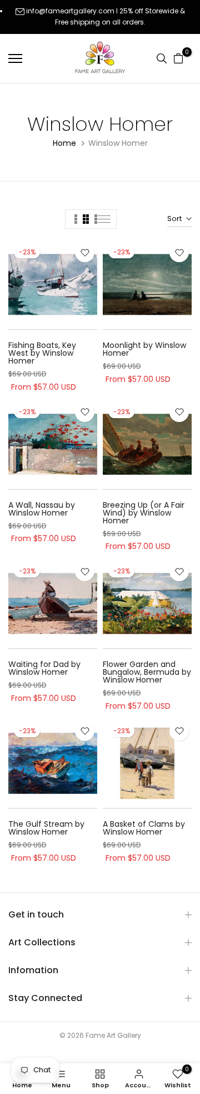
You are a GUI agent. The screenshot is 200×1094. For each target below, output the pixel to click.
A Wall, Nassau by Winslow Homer (41, 508)
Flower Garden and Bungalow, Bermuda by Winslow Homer (147, 672)
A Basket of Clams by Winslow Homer (144, 827)
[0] (178, 58)
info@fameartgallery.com (70, 11)
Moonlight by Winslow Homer (144, 349)
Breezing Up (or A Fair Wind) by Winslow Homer (143, 512)
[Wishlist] (84, 252)
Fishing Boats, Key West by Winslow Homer (42, 353)
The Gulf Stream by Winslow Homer (46, 827)
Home (64, 143)
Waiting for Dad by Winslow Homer (44, 668)
